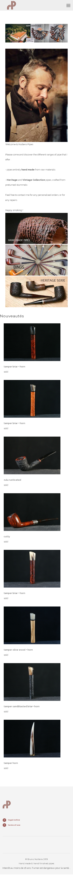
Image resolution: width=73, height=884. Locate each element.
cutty (7, 536)
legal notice (14, 820)
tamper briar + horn (14, 366)
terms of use (14, 825)
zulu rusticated (12, 480)
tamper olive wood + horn (18, 649)
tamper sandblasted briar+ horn (22, 706)
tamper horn (11, 763)
